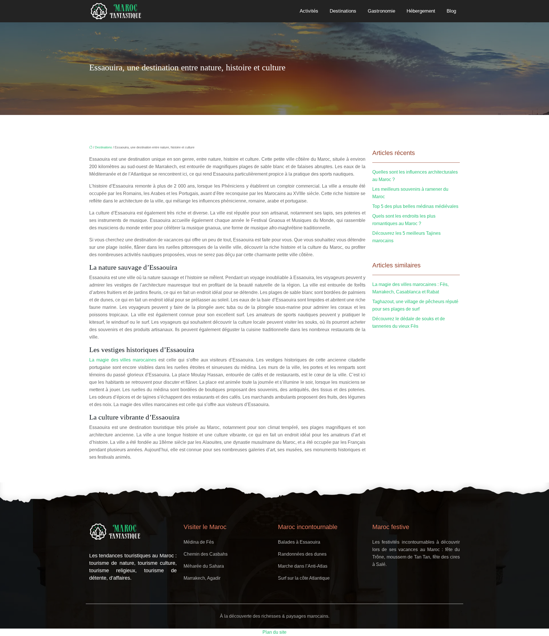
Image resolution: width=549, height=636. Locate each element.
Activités (309, 11)
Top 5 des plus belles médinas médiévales (415, 206)
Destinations (343, 11)
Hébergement (421, 11)
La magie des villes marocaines (122, 359)
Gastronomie (381, 11)
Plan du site (274, 632)
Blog (451, 11)
